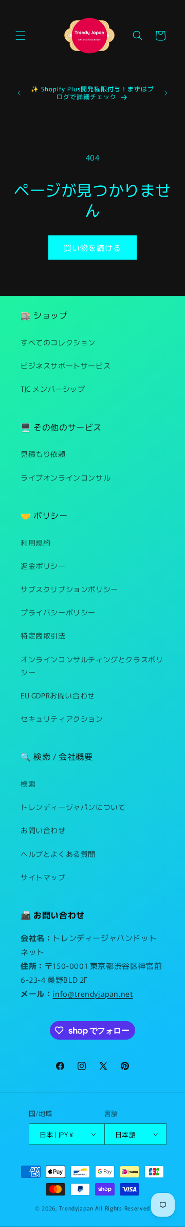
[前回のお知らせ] (19, 93)
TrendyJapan (76, 1208)
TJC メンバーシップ (53, 389)
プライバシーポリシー (58, 612)
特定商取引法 (43, 635)
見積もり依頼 (43, 454)
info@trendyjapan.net (92, 993)
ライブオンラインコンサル (65, 477)
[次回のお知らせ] (166, 93)
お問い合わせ (43, 830)
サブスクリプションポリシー (69, 589)
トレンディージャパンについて (73, 807)
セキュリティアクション (62, 718)
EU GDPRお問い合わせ (58, 695)
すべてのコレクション (58, 342)
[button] (20, 35)
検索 (28, 783)
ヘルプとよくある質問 (58, 854)
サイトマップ (43, 877)
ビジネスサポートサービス (65, 365)
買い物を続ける (92, 247)
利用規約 (35, 542)
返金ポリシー (43, 566)
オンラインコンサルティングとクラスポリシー (92, 665)
